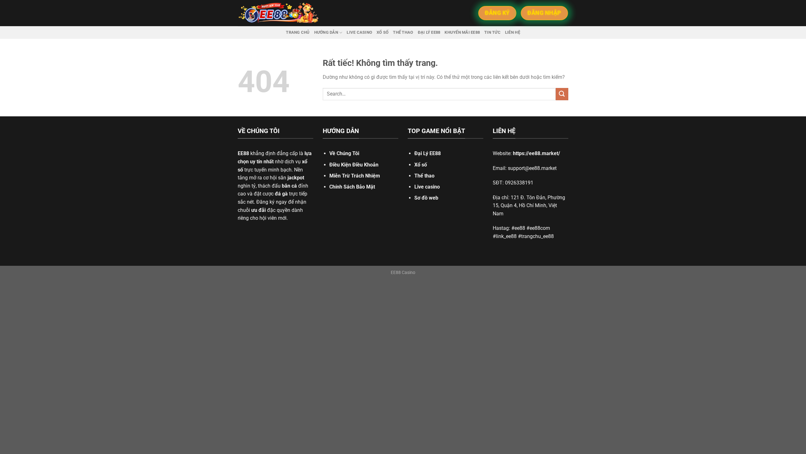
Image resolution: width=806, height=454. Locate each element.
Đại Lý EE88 (427, 153)
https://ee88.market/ (536, 153)
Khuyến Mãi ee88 (462, 32)
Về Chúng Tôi (344, 153)
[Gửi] (562, 94)
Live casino (359, 32)
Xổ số (383, 32)
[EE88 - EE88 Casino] (279, 13)
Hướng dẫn (326, 32)
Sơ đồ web (426, 198)
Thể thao (403, 32)
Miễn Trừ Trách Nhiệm (354, 176)
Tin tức (492, 32)
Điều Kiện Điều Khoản (353, 165)
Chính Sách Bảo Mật (352, 187)
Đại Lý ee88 (429, 32)
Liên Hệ (512, 32)
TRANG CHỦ (297, 32)
